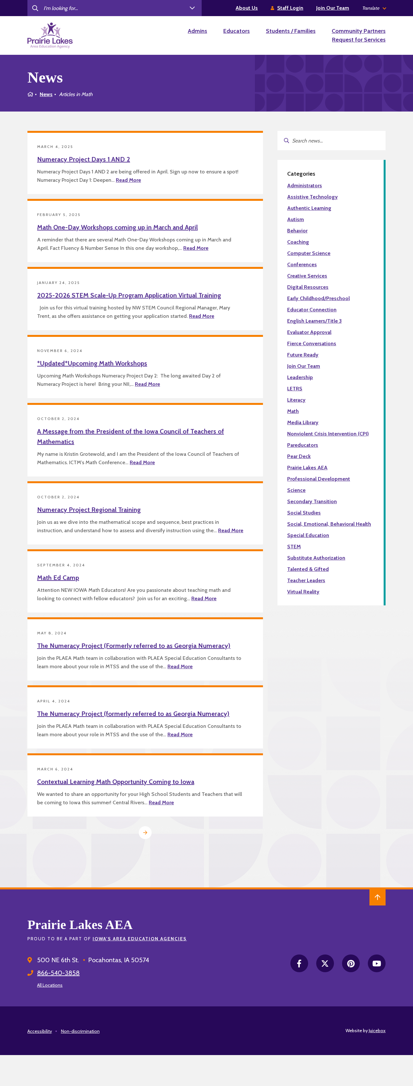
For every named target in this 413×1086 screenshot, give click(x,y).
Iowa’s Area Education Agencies (140, 939)
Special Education (308, 535)
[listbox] (374, 8)
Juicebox (377, 1030)
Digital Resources (307, 287)
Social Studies (304, 513)
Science (296, 490)
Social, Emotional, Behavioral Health (329, 524)
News (46, 94)
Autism (295, 219)
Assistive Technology (312, 197)
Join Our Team (332, 8)
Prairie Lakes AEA (307, 468)
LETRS (294, 389)
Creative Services (307, 276)
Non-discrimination (80, 1031)
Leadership (300, 377)
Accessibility (39, 1031)
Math (293, 411)
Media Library (302, 422)
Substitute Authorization (316, 558)
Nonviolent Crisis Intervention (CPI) (328, 434)
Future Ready (302, 355)
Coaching (298, 242)
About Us (247, 8)
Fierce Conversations (311, 343)
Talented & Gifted (308, 569)
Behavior (297, 231)
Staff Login (290, 8)
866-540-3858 (58, 973)
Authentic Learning (309, 208)
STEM (294, 546)
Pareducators (302, 445)
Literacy (296, 400)
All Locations (50, 985)
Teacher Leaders (306, 580)
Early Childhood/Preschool (318, 298)
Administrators (304, 185)
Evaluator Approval (309, 332)
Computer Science (308, 253)
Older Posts (145, 832)
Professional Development (318, 479)
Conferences (302, 264)
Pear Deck (299, 456)
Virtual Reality (303, 592)
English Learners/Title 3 (314, 321)
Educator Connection (312, 310)
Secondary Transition (312, 501)
